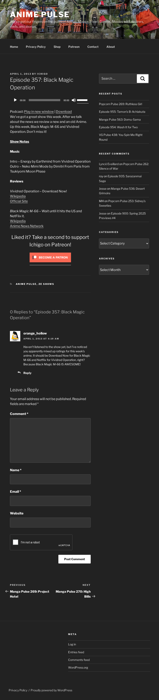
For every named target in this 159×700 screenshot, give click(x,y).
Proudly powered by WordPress (51, 690)
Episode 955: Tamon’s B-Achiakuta (122, 111)
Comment (19, 414)
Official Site (19, 201)
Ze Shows (46, 284)
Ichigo (42, 73)
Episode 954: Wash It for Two (118, 127)
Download (64, 112)
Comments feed (79, 660)
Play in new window (39, 112)
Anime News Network (26, 226)
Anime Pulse (40, 14)
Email (15, 492)
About (110, 46)
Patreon (74, 46)
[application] (50, 100)
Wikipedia (18, 196)
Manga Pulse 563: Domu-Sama (120, 119)
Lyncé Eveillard (109, 164)
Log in (72, 644)
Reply (27, 373)
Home (14, 46)
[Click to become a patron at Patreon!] (50, 263)
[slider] (83, 99)
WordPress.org (78, 667)
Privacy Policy (36, 46)
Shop (57, 46)
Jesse (102, 188)
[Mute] (74, 100)
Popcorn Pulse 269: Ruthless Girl (120, 104)
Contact (93, 46)
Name (16, 470)
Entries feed (76, 652)
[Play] (15, 100)
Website (16, 513)
